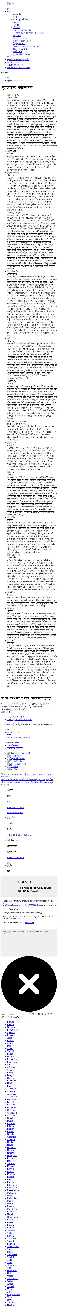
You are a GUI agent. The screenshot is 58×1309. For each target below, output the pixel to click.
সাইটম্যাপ (5, 777)
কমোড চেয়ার (15, 782)
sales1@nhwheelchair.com (19, 719)
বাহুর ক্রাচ (17, 35)
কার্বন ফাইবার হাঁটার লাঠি (22, 30)
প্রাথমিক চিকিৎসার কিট (21, 54)
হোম (8, 8)
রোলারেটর (16, 22)
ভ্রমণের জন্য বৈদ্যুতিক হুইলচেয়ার (34, 782)
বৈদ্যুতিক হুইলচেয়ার (20, 49)
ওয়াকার (16, 24)
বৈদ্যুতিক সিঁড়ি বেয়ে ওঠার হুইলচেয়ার (26, 46)
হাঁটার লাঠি (16, 27)
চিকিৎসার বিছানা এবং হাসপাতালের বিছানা (28, 32)
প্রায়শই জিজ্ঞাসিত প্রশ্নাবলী (18, 59)
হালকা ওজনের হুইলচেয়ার (22, 41)
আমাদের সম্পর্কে (13, 62)
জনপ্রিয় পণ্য (44, 774)
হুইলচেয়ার (17, 14)
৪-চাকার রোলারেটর (20, 38)
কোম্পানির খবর (12, 745)
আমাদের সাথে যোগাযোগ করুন (18, 67)
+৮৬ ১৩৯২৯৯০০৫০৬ (15, 717)
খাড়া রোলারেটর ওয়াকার (9, 779)
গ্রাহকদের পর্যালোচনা (15, 65)
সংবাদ (9, 57)
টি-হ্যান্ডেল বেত (19, 43)
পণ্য (8, 11)
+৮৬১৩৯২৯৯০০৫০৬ (15, 857)
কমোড (15, 16)
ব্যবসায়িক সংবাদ (13, 742)
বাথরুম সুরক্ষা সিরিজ (20, 19)
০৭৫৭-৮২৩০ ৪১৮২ (15, 812)
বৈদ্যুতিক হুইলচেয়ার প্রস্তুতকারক (32, 779)
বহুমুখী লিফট (17, 51)
